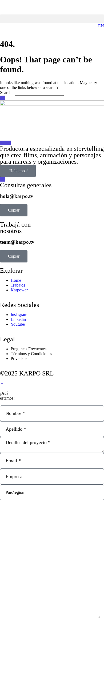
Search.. (7, 92)
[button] (52, 18)
